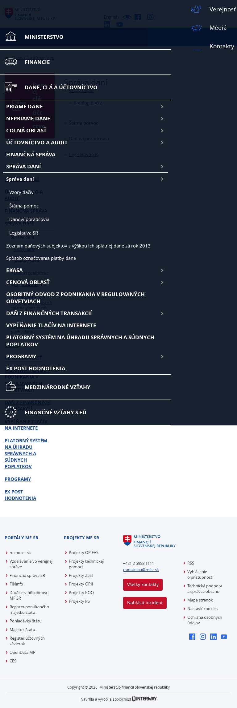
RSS (190, 563)
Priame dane (24, 106)
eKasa (14, 270)
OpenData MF (22, 652)
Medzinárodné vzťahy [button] (57, 387)
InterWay (144, 699)
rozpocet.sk (20, 552)
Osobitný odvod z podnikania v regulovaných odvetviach (75, 298)
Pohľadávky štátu (26, 621)
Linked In (215, 637)
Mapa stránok (200, 600)
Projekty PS (79, 601)
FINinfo (16, 584)
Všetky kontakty (143, 584)
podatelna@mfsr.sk (141, 569)
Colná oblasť (26, 130)
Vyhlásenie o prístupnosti (200, 574)
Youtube (225, 637)
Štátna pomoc (24, 206)
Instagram (204, 637)
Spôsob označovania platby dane (41, 258)
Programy (21, 356)
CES (13, 661)
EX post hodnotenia (35, 368)
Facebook (194, 637)
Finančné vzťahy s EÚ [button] (55, 412)
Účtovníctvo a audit (37, 142)
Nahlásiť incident (145, 602)
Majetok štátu (22, 629)
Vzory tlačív (21, 192)
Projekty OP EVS (83, 552)
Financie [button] (37, 62)
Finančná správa (31, 154)
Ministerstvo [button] (44, 36)
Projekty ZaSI (81, 575)
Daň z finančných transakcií (49, 313)
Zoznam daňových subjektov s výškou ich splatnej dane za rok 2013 (78, 246)
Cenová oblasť (28, 282)
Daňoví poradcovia (29, 219)
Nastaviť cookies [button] (202, 608)
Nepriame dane (28, 118)
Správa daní (23, 166)
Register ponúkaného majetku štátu (29, 609)
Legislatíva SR (23, 233)
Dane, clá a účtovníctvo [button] (61, 87)
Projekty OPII (81, 584)
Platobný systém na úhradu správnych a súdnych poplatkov (80, 341)
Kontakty (222, 46)
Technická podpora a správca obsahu (204, 588)
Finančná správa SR (27, 575)
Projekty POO (81, 592)
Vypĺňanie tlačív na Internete (51, 325)
